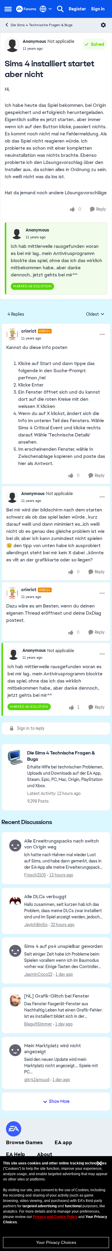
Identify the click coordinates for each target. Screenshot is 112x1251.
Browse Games (24, 1142)
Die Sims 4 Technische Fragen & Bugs (42, 25)
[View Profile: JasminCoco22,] (15, 951)
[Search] (60, 8)
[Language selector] (46, 9)
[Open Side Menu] (8, 8)
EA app (63, 1142)
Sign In (98, 9)
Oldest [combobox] (95, 314)
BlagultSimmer (38, 1024)
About (44, 1154)
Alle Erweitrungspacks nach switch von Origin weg (61, 844)
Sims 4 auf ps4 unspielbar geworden (63, 946)
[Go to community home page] (26, 9)
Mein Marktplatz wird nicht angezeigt (52, 1049)
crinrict (28, 331)
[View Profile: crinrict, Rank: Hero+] (12, 334)
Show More (59, 1101)
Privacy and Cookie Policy (55, 1217)
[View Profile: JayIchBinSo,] (15, 901)
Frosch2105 (35, 875)
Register (77, 9)
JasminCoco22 (38, 974)
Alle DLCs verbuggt (45, 897)
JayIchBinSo (35, 924)
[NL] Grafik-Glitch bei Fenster (56, 996)
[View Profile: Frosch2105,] (15, 845)
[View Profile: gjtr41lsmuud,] (15, 1050)
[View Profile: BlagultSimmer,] (15, 1000)
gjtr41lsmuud (36, 1079)
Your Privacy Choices (56, 1242)
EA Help (15, 1154)
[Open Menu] (103, 25)
